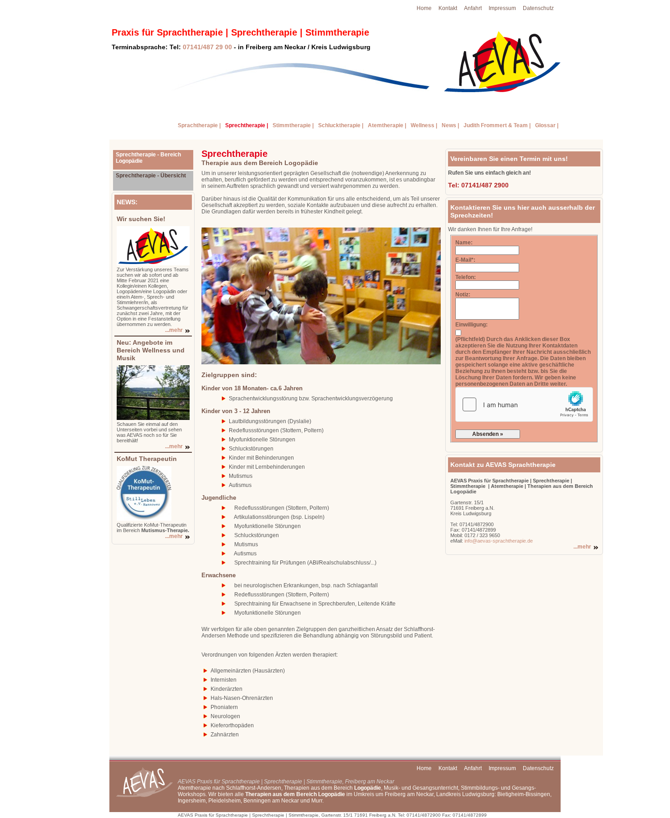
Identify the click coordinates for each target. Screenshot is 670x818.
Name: (464, 242)
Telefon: (465, 277)
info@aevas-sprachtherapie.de (498, 541)
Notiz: (462, 294)
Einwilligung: (471, 324)
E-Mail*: (465, 260)
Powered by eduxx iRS (530, 815)
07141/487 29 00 (207, 47)
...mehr (174, 330)
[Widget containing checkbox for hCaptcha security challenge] (524, 404)
